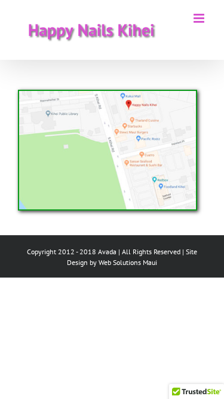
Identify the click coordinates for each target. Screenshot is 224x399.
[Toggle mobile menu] (200, 18)
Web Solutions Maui (128, 262)
